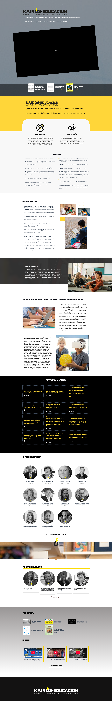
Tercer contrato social (82, 622)
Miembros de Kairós (62, 4)
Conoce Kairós (51, 4)
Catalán (61, 89)
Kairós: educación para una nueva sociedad (80, 589)
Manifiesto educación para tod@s (78, 86)
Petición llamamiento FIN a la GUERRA (59, 86)
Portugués (57, 89)
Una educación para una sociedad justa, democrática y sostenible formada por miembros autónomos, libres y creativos (47, 589)
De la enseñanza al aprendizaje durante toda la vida (64, 589)
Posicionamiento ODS (58, 622)
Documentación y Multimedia (75, 4)
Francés (59, 88)
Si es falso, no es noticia (28, 588)
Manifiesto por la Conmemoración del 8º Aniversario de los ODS (40, 88)
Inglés (56, 88)
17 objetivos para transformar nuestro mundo (59, 631)
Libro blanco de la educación (37, 631)
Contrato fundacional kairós (36, 622)
